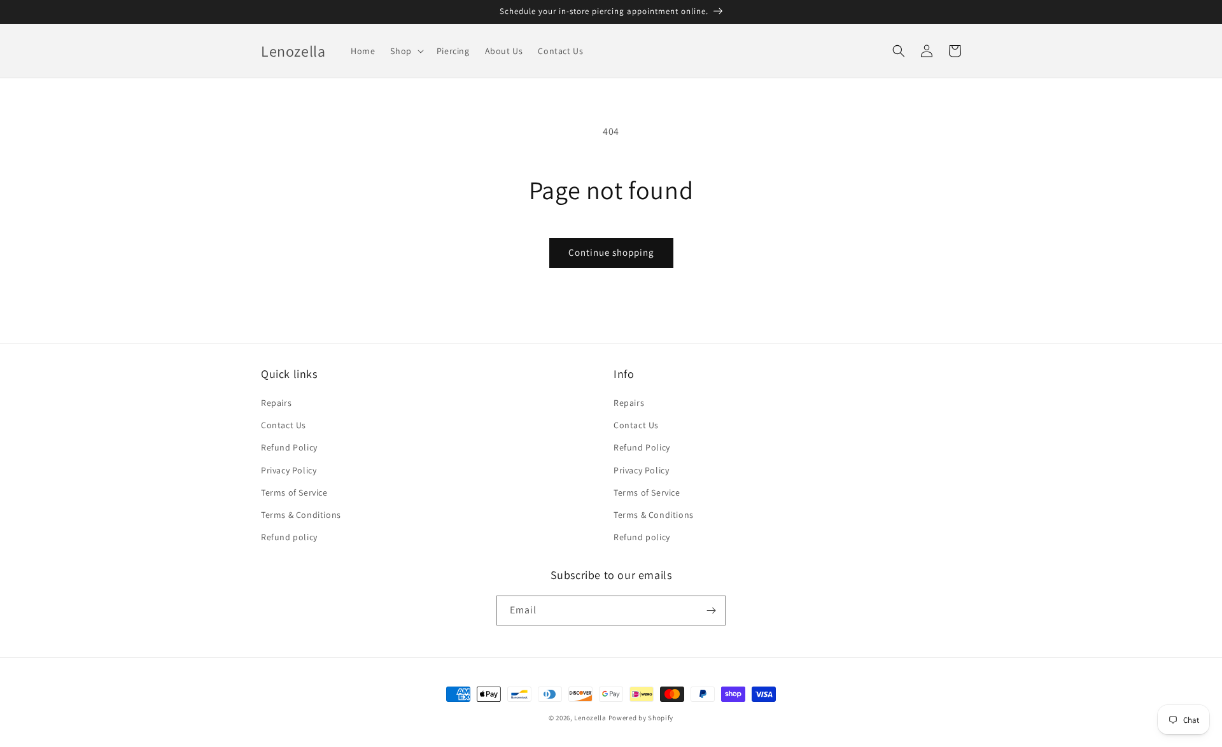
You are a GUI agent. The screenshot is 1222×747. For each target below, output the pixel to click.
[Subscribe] (711, 610)
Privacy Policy (288, 470)
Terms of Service (294, 492)
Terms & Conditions (301, 514)
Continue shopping (611, 252)
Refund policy (289, 537)
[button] (405, 51)
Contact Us (283, 425)
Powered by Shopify (641, 717)
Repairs (276, 402)
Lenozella (590, 717)
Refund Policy (289, 447)
